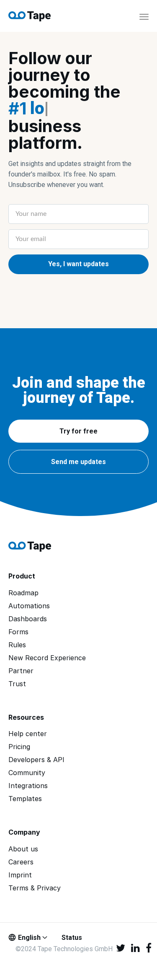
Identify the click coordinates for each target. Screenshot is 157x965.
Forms (18, 632)
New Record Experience (47, 658)
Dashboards (27, 619)
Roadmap (23, 593)
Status (72, 938)
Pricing (19, 747)
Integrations (28, 786)
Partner (20, 671)
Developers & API (36, 760)
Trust (17, 684)
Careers (20, 862)
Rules (17, 645)
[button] (78, 431)
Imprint (20, 875)
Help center (27, 734)
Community (26, 773)
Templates (25, 799)
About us (23, 849)
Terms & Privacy (34, 888)
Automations (29, 606)
